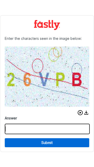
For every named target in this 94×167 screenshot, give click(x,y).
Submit (47, 142)
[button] (80, 113)
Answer (11, 118)
